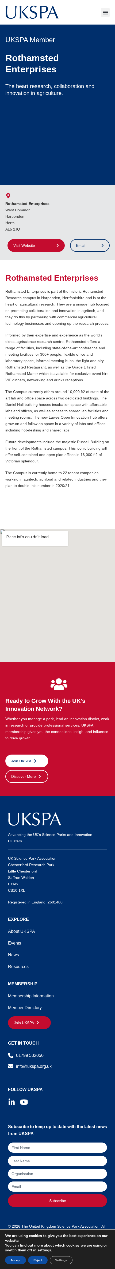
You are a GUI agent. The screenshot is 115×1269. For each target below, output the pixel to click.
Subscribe (57, 1201)
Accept (15, 1260)
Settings (61, 1260)
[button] (105, 12)
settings (44, 1250)
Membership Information (31, 996)
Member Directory (25, 1007)
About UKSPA (21, 931)
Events (14, 943)
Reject (37, 1260)
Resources (18, 966)
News (13, 955)
